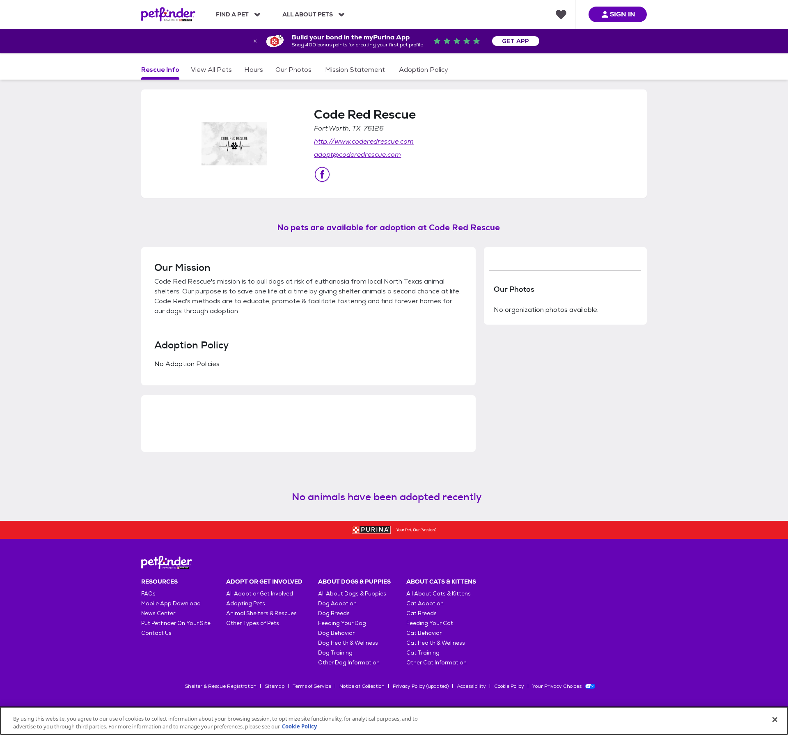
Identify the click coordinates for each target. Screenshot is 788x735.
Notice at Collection (362, 686)
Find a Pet (232, 14)
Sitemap (274, 686)
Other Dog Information (349, 662)
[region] (394, 721)
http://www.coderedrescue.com (364, 141)
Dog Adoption (337, 603)
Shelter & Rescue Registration (221, 686)
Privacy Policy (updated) (421, 686)
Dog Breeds (334, 613)
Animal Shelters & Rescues (261, 613)
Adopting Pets (245, 603)
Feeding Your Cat (429, 623)
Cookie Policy (509, 686)
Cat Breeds (421, 613)
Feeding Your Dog (342, 623)
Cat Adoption (425, 603)
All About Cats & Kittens (438, 593)
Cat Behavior (424, 633)
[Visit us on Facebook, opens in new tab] (322, 174)
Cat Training (423, 652)
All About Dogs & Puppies (352, 593)
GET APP (515, 41)
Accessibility (471, 686)
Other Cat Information (436, 662)
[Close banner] (255, 41)
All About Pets (307, 14)
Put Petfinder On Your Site (176, 623)
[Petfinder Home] (168, 14)
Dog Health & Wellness (348, 642)
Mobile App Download (171, 603)
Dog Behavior (336, 633)
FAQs (148, 593)
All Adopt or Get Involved (259, 593)
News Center (158, 613)
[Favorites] (561, 14)
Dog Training (335, 652)
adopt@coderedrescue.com (357, 154)
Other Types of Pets (252, 623)
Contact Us (156, 633)
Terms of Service (312, 686)
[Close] (775, 720)
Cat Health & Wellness (435, 642)
